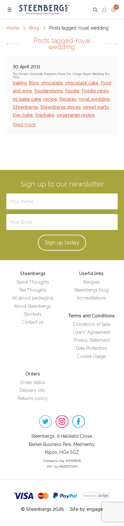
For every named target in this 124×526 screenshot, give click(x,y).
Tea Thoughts (33, 290)
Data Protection (91, 348)
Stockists (33, 314)
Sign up (62, 242)
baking (20, 82)
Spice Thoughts (33, 282)
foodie (72, 90)
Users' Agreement (91, 332)
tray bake (23, 115)
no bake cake (27, 99)
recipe (50, 99)
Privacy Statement (91, 340)
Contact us (33, 322)
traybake (44, 115)
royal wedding (94, 99)
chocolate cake (82, 82)
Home (12, 27)
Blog (34, 27)
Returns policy (33, 398)
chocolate (52, 82)
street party (96, 107)
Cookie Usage (91, 356)
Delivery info (32, 390)
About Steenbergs (32, 306)
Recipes (68, 99)
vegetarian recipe (76, 115)
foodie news (95, 90)
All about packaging (32, 297)
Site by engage (86, 509)
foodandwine (48, 90)
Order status (32, 382)
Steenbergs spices (60, 107)
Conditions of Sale (91, 324)
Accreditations (91, 297)
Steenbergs (25, 107)
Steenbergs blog (91, 290)
